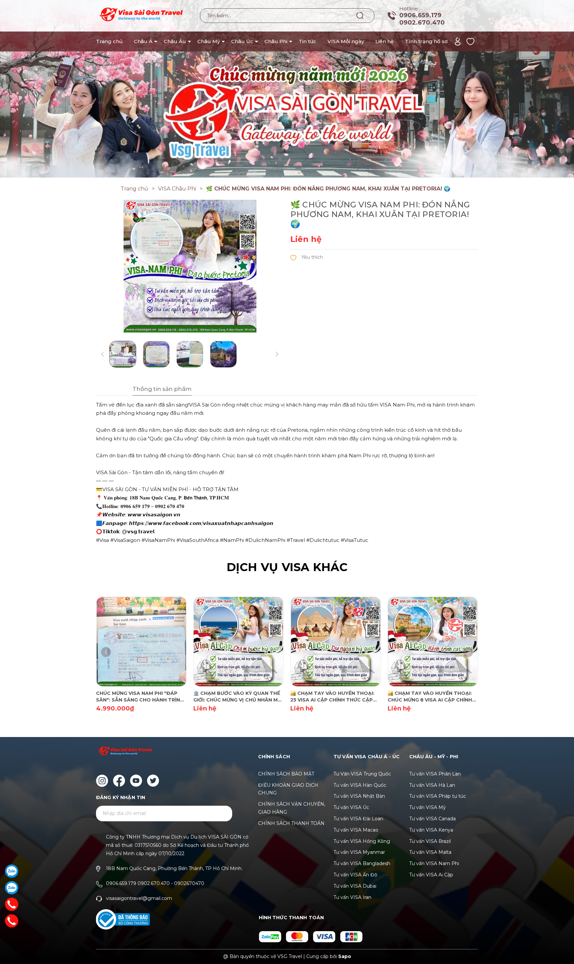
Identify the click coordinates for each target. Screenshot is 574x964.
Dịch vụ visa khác (287, 567)
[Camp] (271, 936)
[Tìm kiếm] (360, 15)
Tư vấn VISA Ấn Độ (355, 875)
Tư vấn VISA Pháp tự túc (437, 796)
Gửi (219, 814)
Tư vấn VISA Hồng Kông (362, 841)
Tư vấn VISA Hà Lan (432, 785)
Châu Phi (275, 41)
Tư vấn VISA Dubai (355, 886)
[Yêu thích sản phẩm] (470, 41)
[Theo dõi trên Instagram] (102, 781)
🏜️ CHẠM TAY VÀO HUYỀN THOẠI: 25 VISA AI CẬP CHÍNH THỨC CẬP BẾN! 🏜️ (332, 696)
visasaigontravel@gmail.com (139, 898)
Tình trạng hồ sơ (426, 41)
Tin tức (307, 41)
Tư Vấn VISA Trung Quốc (362, 774)
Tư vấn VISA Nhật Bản (359, 796)
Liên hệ (384, 41)
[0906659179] (11, 920)
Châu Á (143, 41)
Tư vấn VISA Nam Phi (434, 863)
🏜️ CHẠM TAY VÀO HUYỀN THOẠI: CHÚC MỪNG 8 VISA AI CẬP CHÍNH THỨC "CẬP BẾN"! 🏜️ (430, 696)
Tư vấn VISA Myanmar (359, 852)
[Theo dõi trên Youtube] (136, 781)
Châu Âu (175, 41)
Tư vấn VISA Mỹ (427, 807)
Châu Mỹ (208, 41)
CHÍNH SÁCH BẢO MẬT (286, 774)
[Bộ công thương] (123, 919)
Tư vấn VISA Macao (356, 830)
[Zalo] (11, 871)
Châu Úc (242, 41)
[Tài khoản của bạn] (457, 41)
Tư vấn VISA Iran (352, 897)
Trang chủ (109, 41)
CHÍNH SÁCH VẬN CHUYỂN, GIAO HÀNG (291, 808)
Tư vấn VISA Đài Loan (358, 819)
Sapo (344, 956)
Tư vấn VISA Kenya (431, 830)
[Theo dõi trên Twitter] (153, 781)
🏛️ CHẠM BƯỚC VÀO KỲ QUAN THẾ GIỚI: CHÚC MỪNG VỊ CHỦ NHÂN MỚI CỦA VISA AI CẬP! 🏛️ (238, 696)
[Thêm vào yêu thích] (306, 257)
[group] (190, 266)
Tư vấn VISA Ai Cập (431, 875)
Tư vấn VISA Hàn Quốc (360, 785)
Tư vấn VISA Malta (430, 852)
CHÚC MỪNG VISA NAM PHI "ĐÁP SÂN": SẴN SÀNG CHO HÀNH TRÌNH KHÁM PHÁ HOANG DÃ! (140, 696)
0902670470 (189, 883)
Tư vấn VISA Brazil (430, 841)
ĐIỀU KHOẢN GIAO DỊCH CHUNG (288, 789)
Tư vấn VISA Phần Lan (435, 774)
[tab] (144, 390)
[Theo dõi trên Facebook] (119, 781)
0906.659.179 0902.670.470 (422, 19)
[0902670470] (11, 904)
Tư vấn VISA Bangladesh (362, 863)
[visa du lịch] (287, 88)
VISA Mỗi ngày (346, 41)
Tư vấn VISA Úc (351, 807)
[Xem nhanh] (132, 641)
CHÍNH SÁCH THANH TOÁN (291, 823)
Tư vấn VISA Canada (432, 819)
